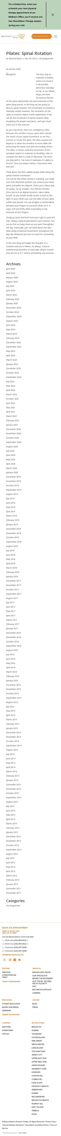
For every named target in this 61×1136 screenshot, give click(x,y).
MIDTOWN (6, 1027)
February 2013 (12, 828)
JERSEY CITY (37, 1055)
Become (41, 990)
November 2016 (13, 637)
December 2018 (13, 528)
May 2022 (10, 385)
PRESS (35, 1007)
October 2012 (12, 845)
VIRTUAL (5, 1034)
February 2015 (12, 724)
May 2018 (10, 559)
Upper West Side (39, 1062)
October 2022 (12, 372)
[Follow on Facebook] (14, 960)
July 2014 (10, 754)
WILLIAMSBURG (38, 1097)
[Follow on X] (4, 960)
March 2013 (11, 823)
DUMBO (35, 1093)
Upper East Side (39, 1058)
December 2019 (13, 476)
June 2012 (10, 862)
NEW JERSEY (37, 1041)
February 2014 (12, 775)
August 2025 (12, 281)
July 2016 (10, 654)
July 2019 (10, 498)
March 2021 (11, 416)
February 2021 (12, 420)
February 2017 (12, 624)
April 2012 (10, 871)
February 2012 (12, 879)
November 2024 (13, 307)
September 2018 (13, 541)
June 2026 (10, 268)
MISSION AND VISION (41, 972)
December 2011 (13, 888)
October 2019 (12, 485)
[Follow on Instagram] (10, 960)
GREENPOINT (37, 1090)
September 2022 (13, 377)
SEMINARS (6, 1010)
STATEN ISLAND (38, 1037)
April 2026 (10, 273)
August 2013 (12, 801)
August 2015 (12, 702)
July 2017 (10, 602)
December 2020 (13, 429)
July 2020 (10, 451)
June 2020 (10, 455)
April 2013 (10, 819)
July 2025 (10, 286)
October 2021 (12, 398)
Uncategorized (46, 58)
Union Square (38, 1065)
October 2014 (12, 741)
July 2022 (10, 381)
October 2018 (12, 537)
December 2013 (13, 784)
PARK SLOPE (37, 1083)
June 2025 (10, 290)
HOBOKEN (36, 1072)
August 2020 (12, 446)
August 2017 (12, 598)
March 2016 (11, 671)
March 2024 (11, 333)
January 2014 (12, 780)
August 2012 (12, 854)
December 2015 (13, 685)
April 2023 (10, 355)
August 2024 (12, 320)
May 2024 (10, 329)
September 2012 (13, 849)
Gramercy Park (39, 1069)
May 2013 (10, 814)
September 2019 (13, 489)
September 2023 (13, 346)
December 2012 (13, 836)
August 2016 (12, 650)
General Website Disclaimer (13, 1125)
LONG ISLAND (37, 1048)
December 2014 (13, 732)
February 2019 (12, 520)
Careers (36, 993)
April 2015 (10, 715)
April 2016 (10, 667)
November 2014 (13, 736)
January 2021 (12, 424)
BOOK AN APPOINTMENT (15, 928)
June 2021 (10, 403)
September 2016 (13, 645)
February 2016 (12, 676)
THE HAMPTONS (38, 1051)
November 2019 (13, 481)
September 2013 (13, 797)
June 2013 (10, 810)
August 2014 (12, 749)
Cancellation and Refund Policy (37, 1125)
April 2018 (10, 563)
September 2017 (13, 593)
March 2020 (11, 468)
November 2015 (13, 689)
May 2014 (10, 763)
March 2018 (11, 567)
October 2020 (12, 437)
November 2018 (13, 533)
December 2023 (13, 342)
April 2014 (10, 767)
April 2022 (10, 390)
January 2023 (12, 364)
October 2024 (12, 312)
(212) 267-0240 (20, 947)
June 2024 (10, 325)
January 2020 (12, 472)
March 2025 (11, 294)
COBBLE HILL (37, 1079)
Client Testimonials (11, 981)
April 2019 (10, 511)
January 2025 (12, 303)
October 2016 (12, 641)
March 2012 (11, 875)
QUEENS (35, 1030)
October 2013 (12, 793)
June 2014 (10, 758)
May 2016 (10, 663)
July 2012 (10, 858)
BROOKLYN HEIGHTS (40, 1100)
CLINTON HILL (37, 1076)
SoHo (34, 1114)
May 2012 (10, 867)
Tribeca (35, 1111)
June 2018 (10, 555)
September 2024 (13, 316)
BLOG (34, 1004)
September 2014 (13, 745)
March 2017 (11, 620)
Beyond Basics (15, 58)
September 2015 (13, 697)
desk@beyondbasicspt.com (13, 955)
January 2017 (12, 628)
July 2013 (10, 806)
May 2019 (10, 507)
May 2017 (10, 611)
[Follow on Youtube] (19, 960)
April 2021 (10, 411)
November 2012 (13, 840)
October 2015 (12, 693)
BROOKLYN (36, 1027)
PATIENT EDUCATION (11, 1004)
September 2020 (13, 442)
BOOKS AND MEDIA (10, 1007)
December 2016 (13, 632)
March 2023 (11, 359)
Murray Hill (37, 1104)
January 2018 (12, 576)
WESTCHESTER (38, 1044)
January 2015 (12, 728)
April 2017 (10, 615)
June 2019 (10, 502)
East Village (37, 1107)
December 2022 (13, 368)
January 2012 (12, 884)
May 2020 (10, 459)
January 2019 (12, 524)
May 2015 (10, 710)
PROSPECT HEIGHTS (40, 1086)
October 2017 (12, 589)
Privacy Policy (51, 1122)
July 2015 (10, 706)
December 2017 (13, 580)
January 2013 (12, 832)
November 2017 (13, 585)
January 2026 (12, 277)
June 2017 (10, 606)
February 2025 (12, 299)
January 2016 (12, 680)
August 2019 (12, 494)
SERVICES (6, 972)
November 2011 (13, 893)
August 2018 (12, 546)
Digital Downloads (11, 1014)
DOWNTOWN (7, 1030)
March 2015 (11, 719)
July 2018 (10, 550)
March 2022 (11, 394)
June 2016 (10, 659)
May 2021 (10, 407)
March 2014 (11, 771)
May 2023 (10, 351)
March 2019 (11, 515)
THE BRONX (36, 1034)
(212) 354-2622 (20, 940)
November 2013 (13, 789)
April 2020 (10, 463)
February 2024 (12, 338)
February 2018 (12, 572)
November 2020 (13, 433)
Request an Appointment (40, 36)
